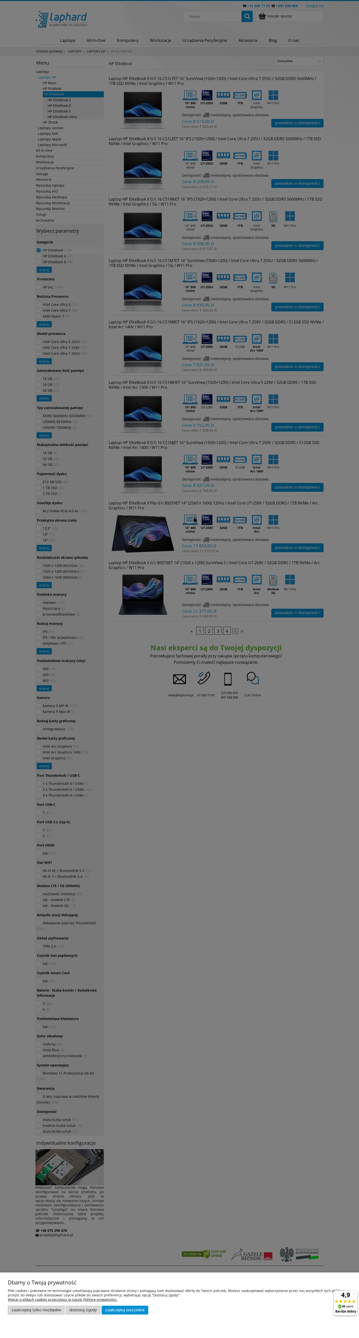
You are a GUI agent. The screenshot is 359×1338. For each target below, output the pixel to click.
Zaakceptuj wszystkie (125, 1310)
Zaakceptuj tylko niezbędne (36, 1310)
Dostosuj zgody (83, 1310)
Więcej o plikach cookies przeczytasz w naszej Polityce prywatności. (62, 1299)
